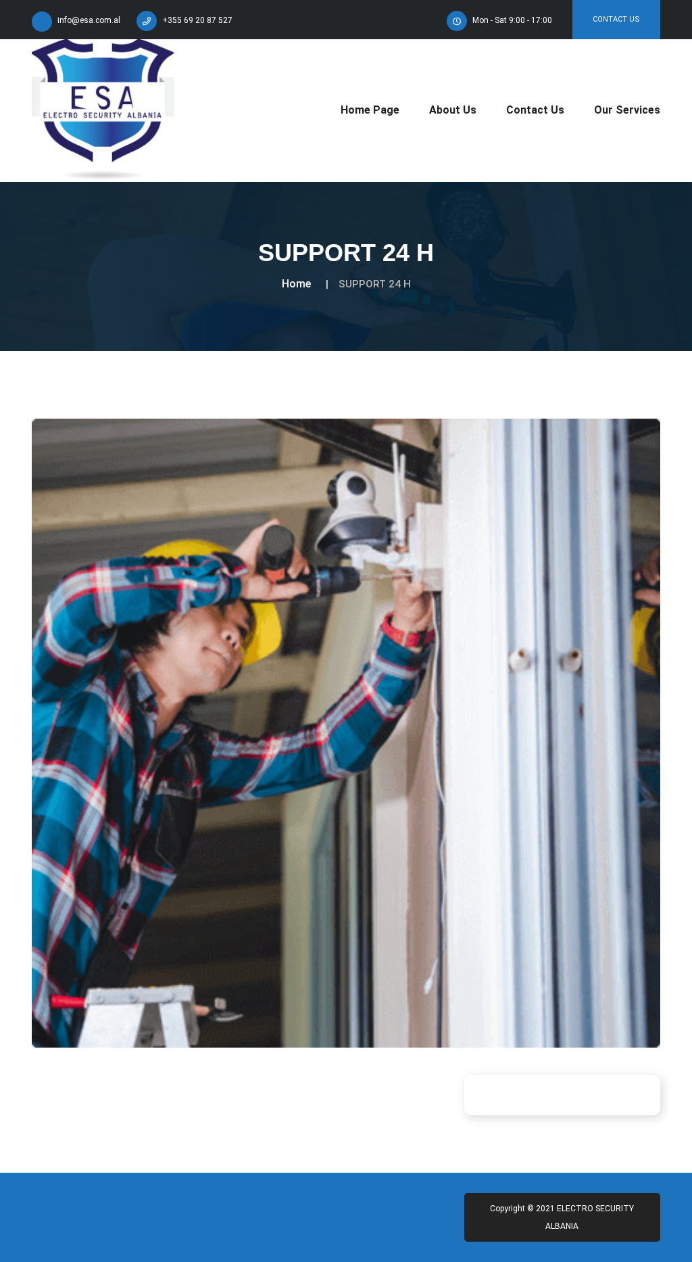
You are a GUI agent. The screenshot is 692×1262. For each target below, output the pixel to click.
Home (296, 283)
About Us (452, 109)
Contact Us (616, 19)
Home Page (370, 109)
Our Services (627, 109)
